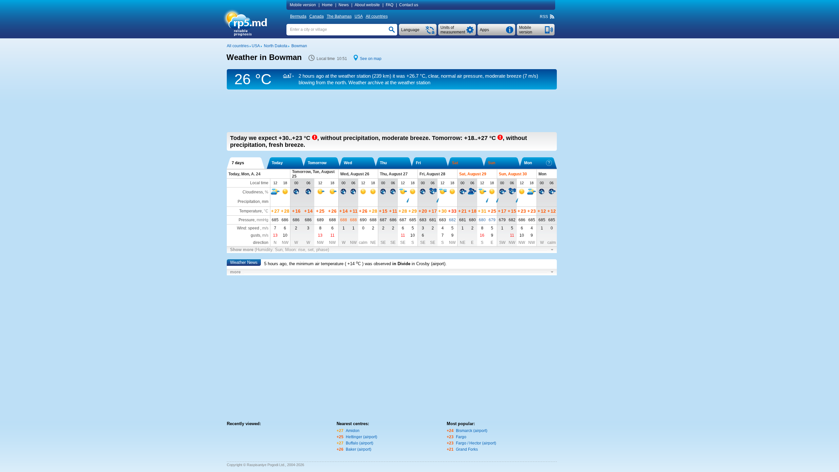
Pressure (247, 220)
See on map (370, 58)
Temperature (250, 211)
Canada (316, 16)
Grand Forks (467, 449)
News (344, 5)
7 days (238, 163)
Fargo (461, 437)
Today (277, 163)
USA (359, 16)
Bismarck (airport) (471, 430)
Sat (455, 163)
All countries (377, 16)
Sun (491, 163)
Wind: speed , (252, 228)
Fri (418, 163)
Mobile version (303, 5)
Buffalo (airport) (359, 443)
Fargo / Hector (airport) (476, 443)
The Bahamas (339, 16)
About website (367, 5)
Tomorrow (317, 163)
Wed (348, 163)
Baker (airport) (358, 449)
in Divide (401, 263)
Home (327, 5)
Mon (528, 163)
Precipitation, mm (253, 201)
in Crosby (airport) (428, 263)
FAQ (389, 5)
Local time (259, 183)
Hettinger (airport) (361, 437)
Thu (383, 163)
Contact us (408, 5)
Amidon (353, 430)
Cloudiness (253, 192)
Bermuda (298, 16)
